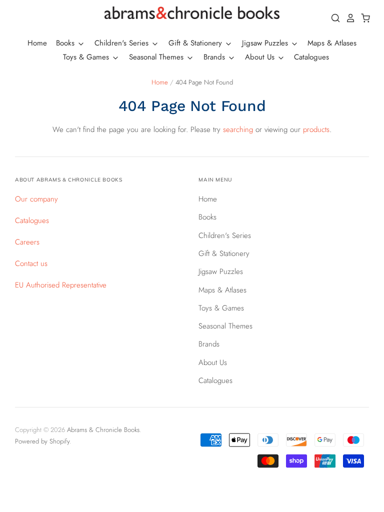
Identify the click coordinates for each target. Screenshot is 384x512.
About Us (261, 57)
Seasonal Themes (157, 57)
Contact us (31, 263)
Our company (36, 199)
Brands (216, 57)
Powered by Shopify (42, 441)
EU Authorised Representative (60, 285)
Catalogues (311, 57)
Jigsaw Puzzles (266, 43)
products (316, 129)
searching (238, 129)
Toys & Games (87, 57)
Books (66, 43)
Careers (27, 242)
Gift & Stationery (196, 43)
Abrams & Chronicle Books (103, 429)
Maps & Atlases (332, 43)
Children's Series (122, 43)
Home (37, 43)
